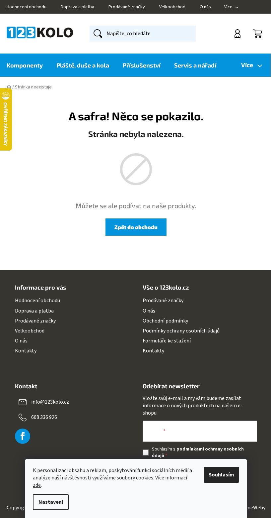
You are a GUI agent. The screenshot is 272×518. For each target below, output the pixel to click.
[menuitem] (28, 65)
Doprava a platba (77, 7)
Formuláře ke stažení (167, 340)
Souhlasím (221, 474)
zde (37, 485)
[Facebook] (22, 436)
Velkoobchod (172, 7)
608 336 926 (44, 417)
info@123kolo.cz (50, 402)
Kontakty (25, 350)
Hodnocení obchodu (26, 7)
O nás (205, 7)
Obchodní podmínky (165, 320)
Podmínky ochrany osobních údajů (181, 330)
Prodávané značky (126, 7)
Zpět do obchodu (136, 227)
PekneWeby (252, 507)
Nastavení (50, 502)
